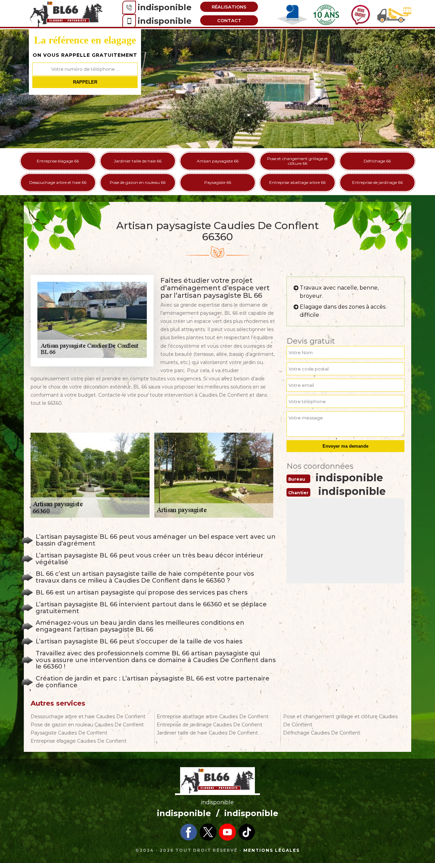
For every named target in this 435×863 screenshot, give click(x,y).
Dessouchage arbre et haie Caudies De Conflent (88, 716)
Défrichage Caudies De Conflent (321, 733)
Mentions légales (271, 850)
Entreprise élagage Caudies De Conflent (78, 741)
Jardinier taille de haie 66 (137, 160)
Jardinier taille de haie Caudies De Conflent (207, 733)
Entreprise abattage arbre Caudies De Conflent (212, 716)
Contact (229, 20)
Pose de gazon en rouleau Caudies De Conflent (87, 725)
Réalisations (229, 7)
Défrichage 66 (377, 160)
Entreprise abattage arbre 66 (297, 182)
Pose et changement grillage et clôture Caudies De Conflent (340, 720)
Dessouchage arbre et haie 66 (57, 182)
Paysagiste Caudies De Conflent (69, 733)
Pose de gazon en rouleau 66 (138, 182)
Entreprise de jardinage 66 (377, 182)
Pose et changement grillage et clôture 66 (297, 161)
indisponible (165, 7)
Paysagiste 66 (217, 182)
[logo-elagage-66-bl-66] (66, 14)
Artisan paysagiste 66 (218, 160)
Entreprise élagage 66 (58, 160)
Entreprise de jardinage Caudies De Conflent (209, 725)
